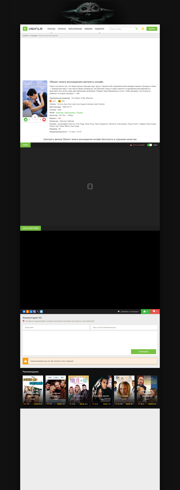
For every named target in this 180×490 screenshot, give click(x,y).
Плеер (25, 145)
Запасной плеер (30, 228)
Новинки (88, 28)
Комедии (34, 35)
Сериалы (62, 28)
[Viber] (34, 311)
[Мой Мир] (31, 311)
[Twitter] (37, 311)
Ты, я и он (78, 396)
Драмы (80, 112)
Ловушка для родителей (33, 394)
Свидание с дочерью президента (147, 393)
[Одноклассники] (27, 311)
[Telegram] (41, 311)
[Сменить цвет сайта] (142, 28)
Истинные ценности (55, 394)
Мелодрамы (70, 112)
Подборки (99, 28)
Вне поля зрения (101, 396)
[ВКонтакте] (24, 311)
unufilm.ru (26, 35)
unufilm (35, 29)
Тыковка (124, 396)
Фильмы (51, 28)
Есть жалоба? (139, 145)
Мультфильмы (75, 28)
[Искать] (136, 29)
